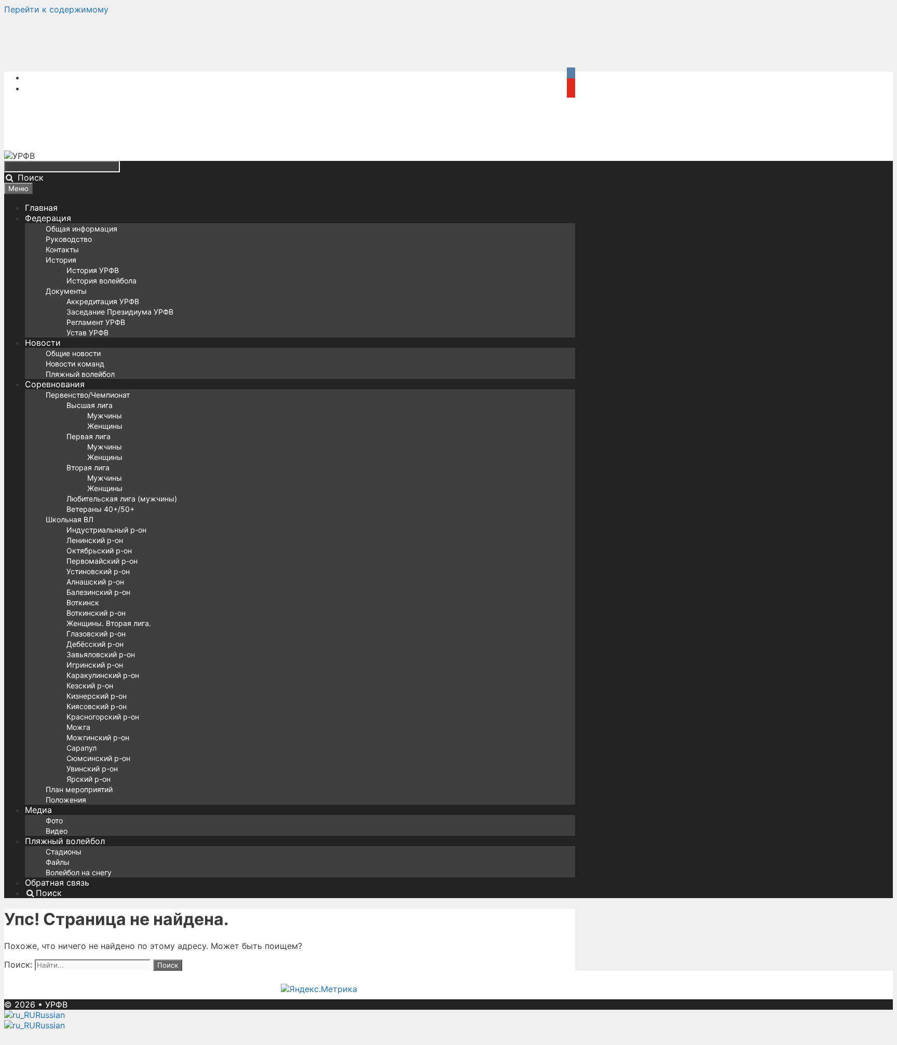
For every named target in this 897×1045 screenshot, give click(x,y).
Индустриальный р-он (106, 529)
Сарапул (81, 747)
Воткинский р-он (96, 612)
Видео (56, 830)
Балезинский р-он (98, 592)
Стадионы (63, 851)
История (61, 259)
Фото (54, 820)
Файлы (58, 862)
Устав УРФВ (87, 332)
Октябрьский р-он (99, 550)
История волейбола (101, 280)
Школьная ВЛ (69, 519)
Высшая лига (89, 405)
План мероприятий (79, 789)
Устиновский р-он (98, 571)
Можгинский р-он (97, 737)
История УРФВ (92, 270)
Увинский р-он (92, 768)
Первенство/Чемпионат (88, 394)
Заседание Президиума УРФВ (119, 311)
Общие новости (73, 353)
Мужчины (104, 415)
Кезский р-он (89, 685)
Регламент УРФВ (95, 322)
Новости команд (75, 363)
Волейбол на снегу (79, 872)
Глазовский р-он (96, 633)
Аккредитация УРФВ (102, 301)
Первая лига (88, 436)
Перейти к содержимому (56, 9)
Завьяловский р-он (100, 654)
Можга (78, 727)
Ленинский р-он (94, 540)
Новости (43, 342)
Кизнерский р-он (96, 695)
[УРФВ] (19, 156)
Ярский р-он (88, 779)
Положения (66, 799)
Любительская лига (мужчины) (121, 498)
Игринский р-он (94, 664)
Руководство (69, 239)
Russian (50, 1015)
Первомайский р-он (102, 561)
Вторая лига (88, 467)
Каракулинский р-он (102, 675)
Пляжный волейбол (80, 374)
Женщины (105, 426)
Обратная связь (57, 882)
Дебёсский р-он (95, 644)
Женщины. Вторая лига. (108, 623)
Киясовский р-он (96, 706)
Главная (41, 207)
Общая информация (81, 228)
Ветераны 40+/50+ (100, 509)
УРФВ (56, 1004)
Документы (66, 291)
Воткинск (82, 602)
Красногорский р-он (102, 716)
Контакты (62, 249)
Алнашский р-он (95, 581)
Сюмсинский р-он (98, 758)
